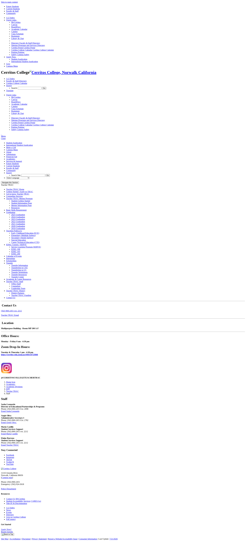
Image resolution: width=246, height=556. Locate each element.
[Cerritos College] (8, 469)
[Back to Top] (7, 534)
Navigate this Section (10, 182)
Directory (10, 515)
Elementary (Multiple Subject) (23, 235)
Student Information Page (21, 203)
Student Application (19, 59)
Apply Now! (6, 529)
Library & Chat (17, 38)
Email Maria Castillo (9, 434)
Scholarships (11, 261)
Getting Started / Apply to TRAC (19, 192)
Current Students (13, 9)
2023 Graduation (18, 219)
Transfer (9, 263)
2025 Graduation (18, 215)
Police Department (8, 489)
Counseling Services (14, 196)
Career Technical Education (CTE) (25, 242)
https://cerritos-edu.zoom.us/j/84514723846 (19, 355)
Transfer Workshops (19, 272)
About (8, 152)
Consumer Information (88, 539)
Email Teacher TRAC (10, 445)
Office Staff (16, 284)
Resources (15, 208)
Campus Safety (20, 55)
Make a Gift (11, 147)
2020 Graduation (18, 226)
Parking (17, 52)
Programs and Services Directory (28, 45)
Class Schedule (17, 34)
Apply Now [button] (11, 57)
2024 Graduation (18, 217)
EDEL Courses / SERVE (16, 245)
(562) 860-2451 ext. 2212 (11, 311)
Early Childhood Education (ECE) (25, 233)
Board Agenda (7, 532)
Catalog (14, 31)
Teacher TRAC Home (15, 189)
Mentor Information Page (21, 205)
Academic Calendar (19, 29)
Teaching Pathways (14, 231)
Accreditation (15, 539)
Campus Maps (12, 66)
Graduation (10, 212)
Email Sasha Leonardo (10, 411)
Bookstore (15, 36)
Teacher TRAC (12, 391)
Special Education (18, 240)
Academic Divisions (14, 387)
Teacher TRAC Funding (21, 295)
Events (9, 512)
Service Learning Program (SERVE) (26, 247)
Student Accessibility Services (18, 501)
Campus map (7, 477)
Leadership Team (18, 288)
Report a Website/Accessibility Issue (62, 539)
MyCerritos (15, 22)
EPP (8, 389)
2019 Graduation (18, 228)
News (8, 510)
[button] (9, 86)
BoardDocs (15, 27)
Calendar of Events (14, 256)
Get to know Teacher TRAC (17, 194)
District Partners (17, 293)
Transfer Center (17, 277)
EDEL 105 (15, 251)
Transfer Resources (19, 275)
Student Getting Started (20, 201)
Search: (14, 88)
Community (11, 13)
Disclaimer (26, 539)
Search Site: (16, 175)
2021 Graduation (18, 224)
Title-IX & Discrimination (16, 503)
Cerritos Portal (23, 48)
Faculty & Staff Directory (25, 43)
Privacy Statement (39, 539)
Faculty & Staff (12, 11)
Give (8, 64)
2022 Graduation (18, 222)
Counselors (15, 286)
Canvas (14, 25)
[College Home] (62, 72)
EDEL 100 (15, 249)
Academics (10, 159)
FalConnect (11, 519)
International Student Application (24, 61)
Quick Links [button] (11, 20)
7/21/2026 (113, 539)
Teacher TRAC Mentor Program (19, 198)
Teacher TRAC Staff (14, 281)
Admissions (11, 154)
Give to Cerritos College (16, 517)
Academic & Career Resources (18, 279)
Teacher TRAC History (15, 291)
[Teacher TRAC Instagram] (6, 372)
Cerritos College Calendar (32, 50)
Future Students (12, 6)
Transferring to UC (19, 270)
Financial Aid (11, 157)
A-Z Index (10, 18)
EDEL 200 (15, 254)
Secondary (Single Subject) (22, 238)
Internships (10, 258)
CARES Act (36, 501)
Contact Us (10, 298)
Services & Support (14, 161)
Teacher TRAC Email (10, 315)
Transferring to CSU (19, 268)
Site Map (4, 539)
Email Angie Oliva (9, 422)
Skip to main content (9, 2)
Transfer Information (19, 265)
